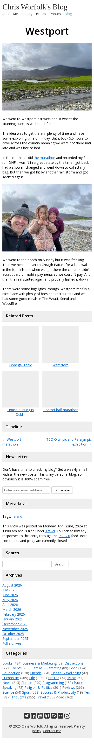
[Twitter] (27, 716)
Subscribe (62, 490)
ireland (17, 516)
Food (73, 668)
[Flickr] (60, 716)
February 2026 (13, 614)
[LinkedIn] (33, 716)
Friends (35, 673)
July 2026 (9, 590)
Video (60, 697)
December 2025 (14, 624)
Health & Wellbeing (66, 673)
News (6, 682)
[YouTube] (40, 716)
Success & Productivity (58, 692)
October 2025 (13, 633)
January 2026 (12, 619)
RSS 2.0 (64, 535)
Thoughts (18, 697)
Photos (55, 13)
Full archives (11, 643)
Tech (88, 692)
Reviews (68, 687)
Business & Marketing (39, 663)
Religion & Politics (38, 687)
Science (8, 692)
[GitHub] (54, 716)
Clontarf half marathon (60, 409)
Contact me (52, 730)
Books (41, 13)
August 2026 (12, 585)
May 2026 (10, 599)
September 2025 (15, 638)
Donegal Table (20, 365)
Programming (53, 682)
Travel (50, 531)
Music (71, 677)
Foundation (11, 673)
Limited (53, 677)
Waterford (60, 365)
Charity (26, 13)
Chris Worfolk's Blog (34, 6)
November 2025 (15, 629)
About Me (10, 13)
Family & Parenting (46, 668)
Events (16, 668)
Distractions (74, 663)
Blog (68, 13)
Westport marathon (11, 441)
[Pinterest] (47, 716)
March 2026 (11, 609)
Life (32, 677)
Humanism (10, 677)
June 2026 (10, 595)
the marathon (44, 157)
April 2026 (10, 604)
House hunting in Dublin (20, 412)
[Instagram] (67, 716)
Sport (26, 692)
